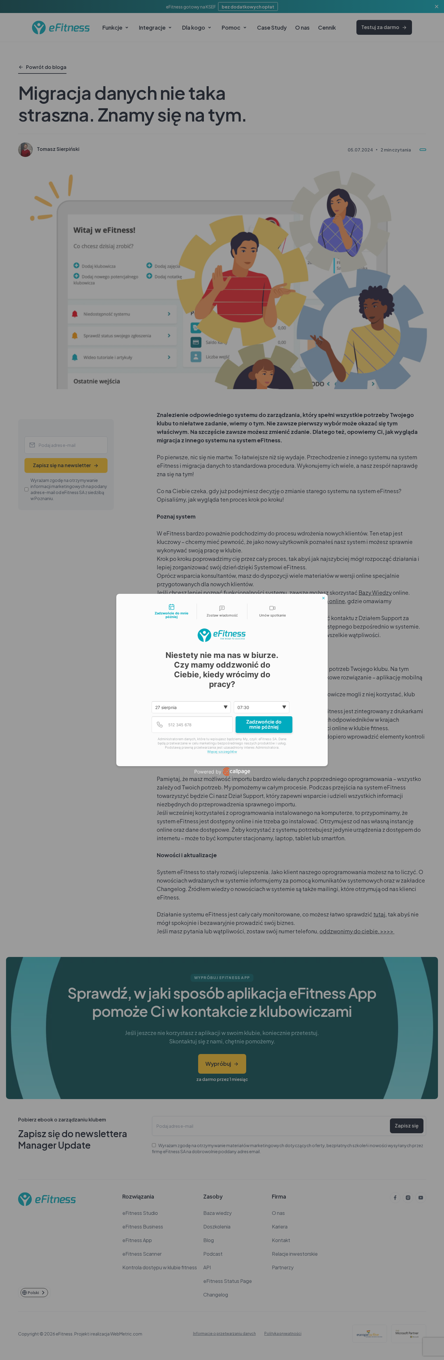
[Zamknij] (323, 598)
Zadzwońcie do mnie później (264, 724)
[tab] (171, 611)
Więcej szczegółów (222, 752)
